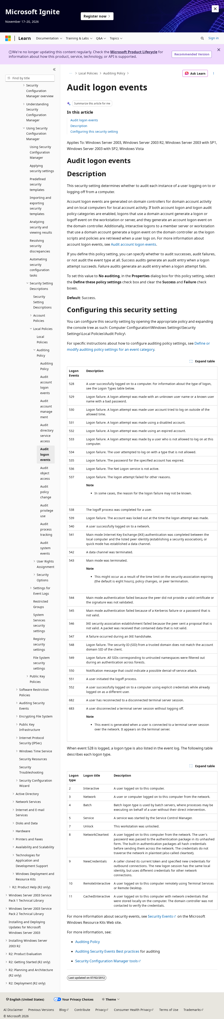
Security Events (160, 916)
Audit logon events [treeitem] (45, 454)
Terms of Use (168, 1010)
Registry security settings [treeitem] (39, 644)
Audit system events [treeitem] (45, 548)
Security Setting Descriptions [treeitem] (42, 301)
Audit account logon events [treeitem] (46, 385)
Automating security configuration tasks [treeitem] (39, 267)
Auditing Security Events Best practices (107, 951)
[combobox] (30, 78)
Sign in (213, 38)
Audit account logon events (133, 244)
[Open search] (202, 38)
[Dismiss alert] (215, 8)
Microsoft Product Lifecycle (133, 51)
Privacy (100, 1010)
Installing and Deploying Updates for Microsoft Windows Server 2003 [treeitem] (27, 927)
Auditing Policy (114, 73)
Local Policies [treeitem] (42, 339)
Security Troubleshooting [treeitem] (31, 770)
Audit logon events (84, 120)
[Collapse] (54, 69)
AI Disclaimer (13, 1010)
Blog (62, 1010)
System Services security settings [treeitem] (39, 623)
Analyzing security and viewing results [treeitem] (41, 227)
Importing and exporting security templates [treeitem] (40, 206)
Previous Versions (41, 1010)
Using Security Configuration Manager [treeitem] (40, 152)
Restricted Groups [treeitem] (40, 604)
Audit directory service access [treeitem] (46, 433)
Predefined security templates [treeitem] (38, 184)
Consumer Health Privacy (132, 1010)
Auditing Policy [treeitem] (46, 366)
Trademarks (192, 1010)
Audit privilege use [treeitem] (46, 510)
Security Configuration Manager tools (106, 961)
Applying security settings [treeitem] (42, 168)
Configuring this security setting (94, 131)
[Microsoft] (8, 38)
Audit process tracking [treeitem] (46, 529)
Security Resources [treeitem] (33, 759)
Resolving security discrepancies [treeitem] (40, 245)
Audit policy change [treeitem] (45, 491)
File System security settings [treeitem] (41, 663)
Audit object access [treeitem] (45, 473)
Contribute (82, 1010)
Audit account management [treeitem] (46, 409)
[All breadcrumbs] (71, 73)
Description (78, 126)
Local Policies (88, 73)
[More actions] (213, 73)
